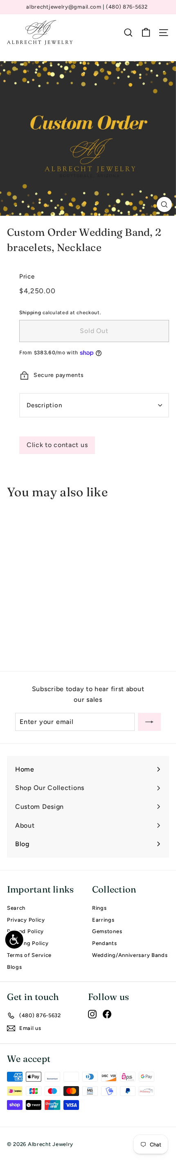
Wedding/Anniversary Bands (130, 955)
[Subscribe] (149, 722)
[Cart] (146, 33)
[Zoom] (164, 204)
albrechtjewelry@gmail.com (64, 7)
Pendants (104, 943)
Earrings (103, 920)
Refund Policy (25, 931)
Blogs (14, 967)
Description (44, 405)
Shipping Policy (28, 943)
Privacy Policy (26, 920)
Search (16, 908)
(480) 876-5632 (127, 7)
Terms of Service (29, 955)
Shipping (30, 312)
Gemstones (107, 931)
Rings (99, 908)
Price (27, 276)
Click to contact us (57, 445)
